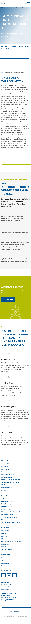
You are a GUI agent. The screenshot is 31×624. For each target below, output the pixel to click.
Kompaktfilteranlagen (8, 474)
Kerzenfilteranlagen (7, 472)
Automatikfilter (6, 464)
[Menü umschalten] (28, 3)
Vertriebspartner (6, 549)
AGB (2, 560)
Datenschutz (5, 563)
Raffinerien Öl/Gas (7, 514)
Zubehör (4, 490)
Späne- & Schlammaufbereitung (11, 480)
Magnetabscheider (7, 477)
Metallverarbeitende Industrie (10, 512)
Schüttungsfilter (6, 487)
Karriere (4, 533)
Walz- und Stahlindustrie (9, 517)
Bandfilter (4, 466)
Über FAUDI (5, 531)
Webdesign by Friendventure (15, 616)
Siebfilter (4, 485)
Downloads (5, 544)
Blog (2, 539)
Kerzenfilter (5, 469)
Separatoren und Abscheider (10, 482)
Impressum (5, 558)
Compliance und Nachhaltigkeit (11, 541)
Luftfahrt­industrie (7, 509)
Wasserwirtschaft (6, 520)
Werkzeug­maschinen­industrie (10, 522)
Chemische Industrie (8, 501)
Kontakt (6, 299)
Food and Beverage (7, 506)
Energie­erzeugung (7, 504)
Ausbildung (5, 536)
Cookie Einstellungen (8, 566)
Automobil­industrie (7, 499)
